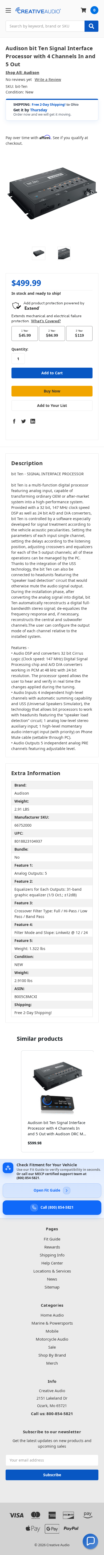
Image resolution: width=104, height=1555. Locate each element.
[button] (15, 1101)
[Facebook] (14, 421)
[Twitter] (23, 421)
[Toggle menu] (8, 10)
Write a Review (48, 79)
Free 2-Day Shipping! (49, 104)
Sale (52, 1347)
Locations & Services (52, 1271)
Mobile (52, 1331)
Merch (52, 1363)
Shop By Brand (52, 1355)
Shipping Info (52, 1255)
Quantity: (19, 349)
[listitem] (57, 1101)
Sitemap (52, 1287)
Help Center (52, 1263)
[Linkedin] (32, 421)
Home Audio (52, 1315)
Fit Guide (52, 1239)
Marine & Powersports (52, 1323)
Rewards (52, 1247)
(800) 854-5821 (28, 1178)
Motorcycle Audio (52, 1339)
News (52, 1279)
